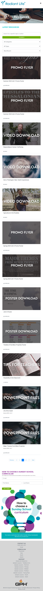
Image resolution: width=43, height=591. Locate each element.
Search (22, 37)
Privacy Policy (36, 587)
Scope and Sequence (21, 561)
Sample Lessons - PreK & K (21, 565)
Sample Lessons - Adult (21, 576)
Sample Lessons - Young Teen (21, 573)
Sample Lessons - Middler (21, 569)
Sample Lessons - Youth (21, 574)
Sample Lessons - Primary (21, 567)
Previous (12, 460)
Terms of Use (21, 589)
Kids (21, 553)
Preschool (21, 551)
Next (33, 460)
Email (21, 547)
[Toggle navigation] (40, 3)
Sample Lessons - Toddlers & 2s (21, 563)
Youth (21, 555)
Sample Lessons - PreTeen (21, 571)
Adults (21, 557)
